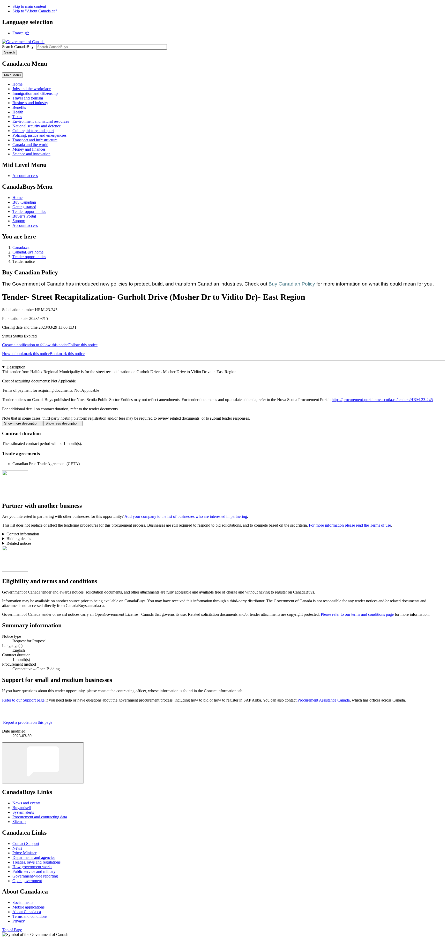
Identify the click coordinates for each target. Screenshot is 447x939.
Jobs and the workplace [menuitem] (31, 89)
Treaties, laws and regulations (36, 862)
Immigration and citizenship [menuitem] (35, 93)
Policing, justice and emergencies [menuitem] (39, 135)
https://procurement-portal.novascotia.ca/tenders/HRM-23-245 (382, 399)
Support (18, 221)
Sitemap (19, 821)
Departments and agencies (33, 857)
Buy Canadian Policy (292, 284)
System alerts (23, 812)
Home (17, 197)
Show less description (63, 423)
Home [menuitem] (17, 84)
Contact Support (25, 843)
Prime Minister (24, 853)
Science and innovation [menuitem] (31, 154)
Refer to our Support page (23, 700)
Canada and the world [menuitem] (30, 144)
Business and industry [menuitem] (30, 103)
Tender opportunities (29, 211)
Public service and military (34, 871)
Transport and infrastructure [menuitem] (34, 140)
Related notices (18, 543)
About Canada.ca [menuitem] (26, 912)
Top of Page (12, 930)
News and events (26, 803)
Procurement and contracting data (39, 817)
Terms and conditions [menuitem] (29, 916)
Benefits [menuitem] (19, 107)
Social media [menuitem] (22, 902)
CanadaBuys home (27, 252)
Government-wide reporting (35, 876)
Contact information (22, 534)
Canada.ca (20, 247)
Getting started (24, 207)
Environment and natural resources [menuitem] (40, 121)
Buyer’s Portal (24, 216)
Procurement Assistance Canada (323, 700)
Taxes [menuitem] (17, 116)
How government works (32, 867)
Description (15, 367)
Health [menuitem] (17, 112)
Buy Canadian (24, 202)
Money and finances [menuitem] (29, 149)
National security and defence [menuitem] (36, 126)
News (17, 848)
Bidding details (18, 538)
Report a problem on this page (27, 722)
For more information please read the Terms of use (350, 525)
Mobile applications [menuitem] (28, 907)
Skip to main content (29, 6)
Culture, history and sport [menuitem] (33, 130)
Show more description (22, 423)
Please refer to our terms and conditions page (357, 614)
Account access (25, 175)
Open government (27, 881)
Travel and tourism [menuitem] (27, 98)
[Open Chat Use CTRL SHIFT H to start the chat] (43, 762)
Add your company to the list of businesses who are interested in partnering (185, 516)
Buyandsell (21, 807)
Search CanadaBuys (18, 46)
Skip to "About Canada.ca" (34, 11)
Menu (12, 75)
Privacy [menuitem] (18, 921)
